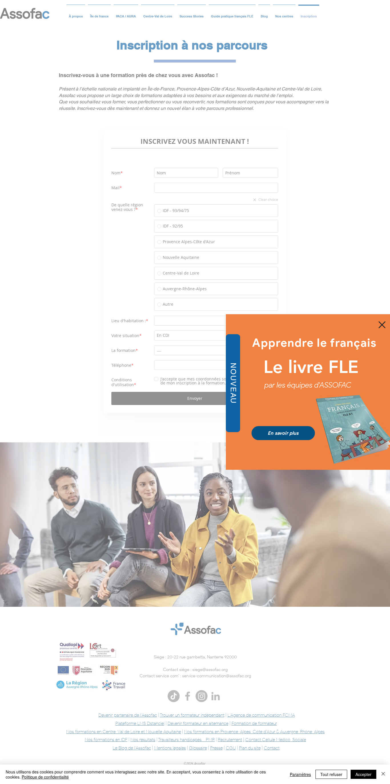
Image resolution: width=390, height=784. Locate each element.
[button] (382, 325)
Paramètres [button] (300, 774)
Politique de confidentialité (45, 777)
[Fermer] (383, 774)
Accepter (363, 774)
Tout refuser (331, 774)
